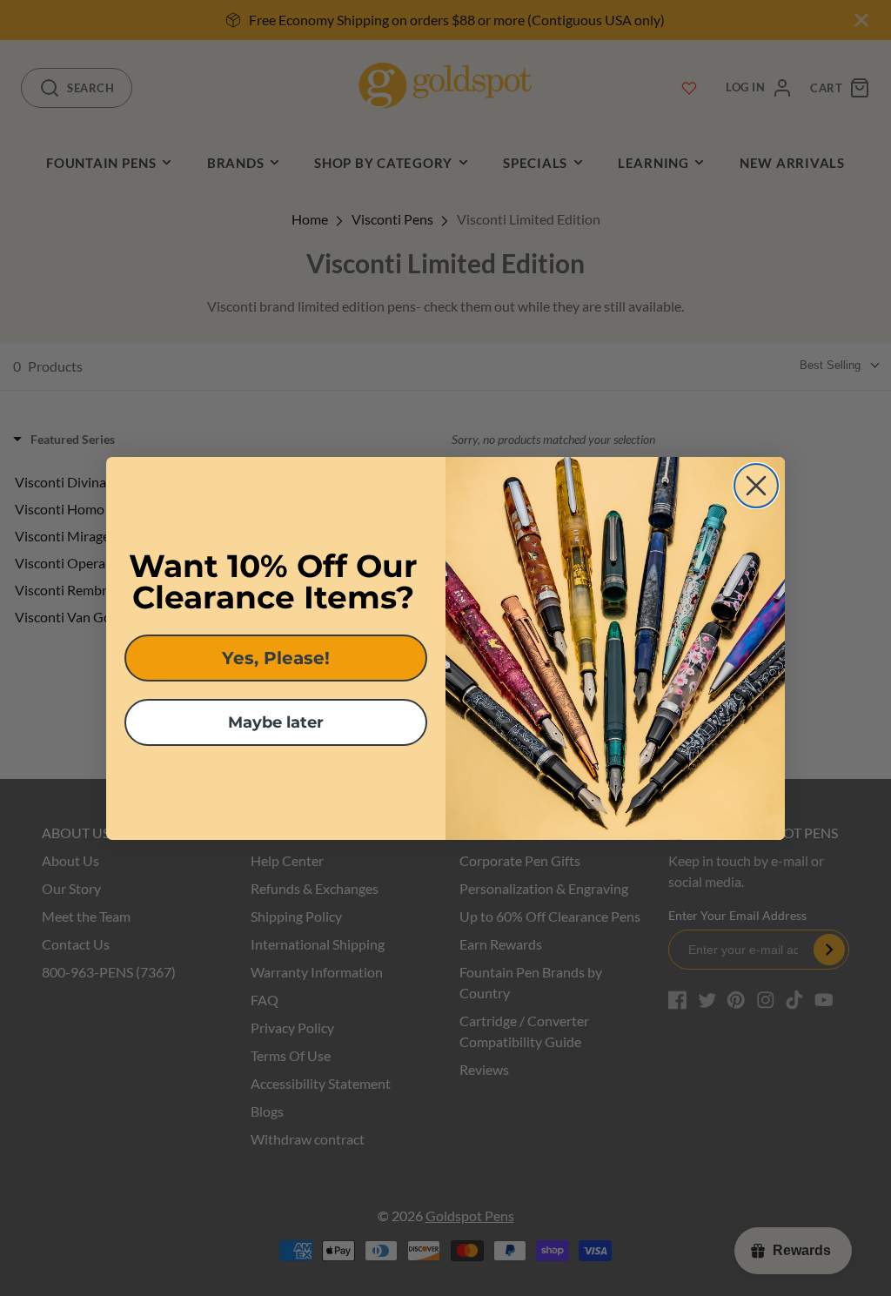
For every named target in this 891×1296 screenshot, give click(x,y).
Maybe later (276, 722)
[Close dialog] (756, 485)
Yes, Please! (276, 658)
